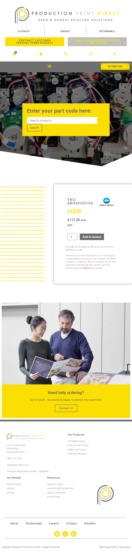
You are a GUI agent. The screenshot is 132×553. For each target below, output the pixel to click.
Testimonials (107, 31)
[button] (115, 54)
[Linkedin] (57, 534)
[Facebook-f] (65, 534)
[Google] (73, 534)
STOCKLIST (24, 31)
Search (34, 127)
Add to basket (91, 237)
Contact (65, 31)
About (14, 523)
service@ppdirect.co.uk (89, 267)
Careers (54, 523)
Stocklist (90, 523)
